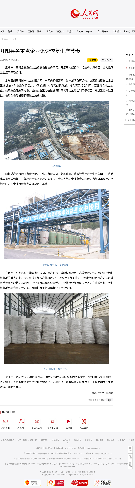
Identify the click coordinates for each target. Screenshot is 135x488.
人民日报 (5, 428)
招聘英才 (45, 440)
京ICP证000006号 (113, 464)
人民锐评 (30, 31)
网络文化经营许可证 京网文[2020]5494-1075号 (55, 464)
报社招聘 (34, 440)
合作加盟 (66, 440)
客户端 (127, 31)
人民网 (3, 39)
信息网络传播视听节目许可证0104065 (20, 464)
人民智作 (84, 428)
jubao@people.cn (93, 448)
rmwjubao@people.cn (103, 453)
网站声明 (99, 440)
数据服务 (88, 440)
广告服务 (55, 440)
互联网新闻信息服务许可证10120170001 (30, 459)
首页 (2, 31)
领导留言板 (52, 428)
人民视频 (68, 428)
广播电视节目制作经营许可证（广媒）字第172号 (101, 459)
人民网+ (21, 428)
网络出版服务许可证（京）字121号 (90, 464)
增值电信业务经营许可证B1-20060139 (64, 459)
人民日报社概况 (7, 440)
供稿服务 (77, 440)
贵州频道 (12, 39)
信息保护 (121, 440)
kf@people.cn (43, 453)
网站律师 (110, 440)
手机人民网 (37, 428)
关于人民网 (22, 440)
